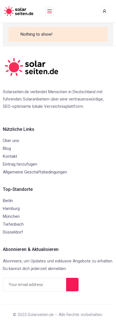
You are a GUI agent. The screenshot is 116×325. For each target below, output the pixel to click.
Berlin (8, 200)
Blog (7, 148)
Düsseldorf (13, 232)
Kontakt (10, 156)
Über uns (11, 140)
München (11, 216)
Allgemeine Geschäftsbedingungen (35, 172)
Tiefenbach (13, 224)
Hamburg (11, 208)
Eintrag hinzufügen (20, 164)
